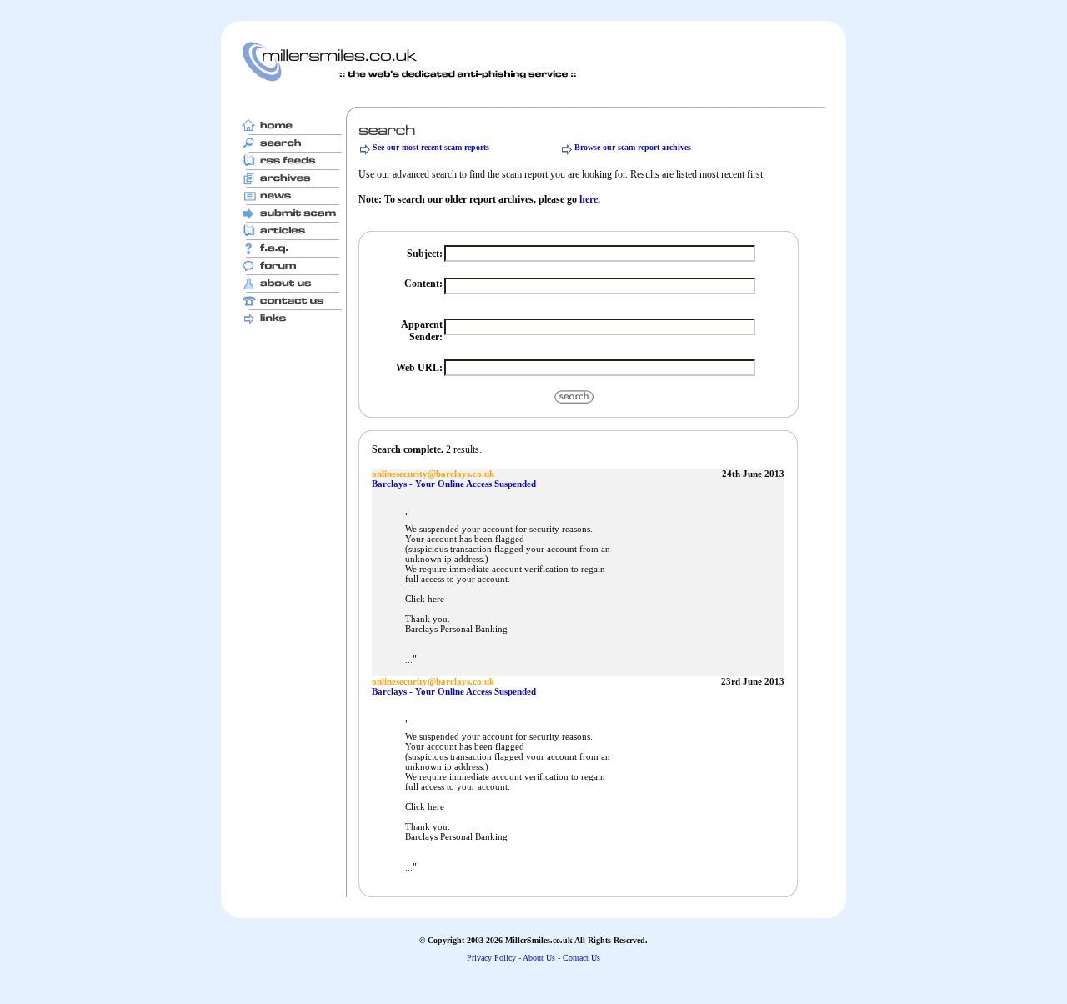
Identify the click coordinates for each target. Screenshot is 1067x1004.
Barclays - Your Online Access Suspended (454, 484)
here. (589, 199)
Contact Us (581, 957)
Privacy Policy (491, 957)
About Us (539, 957)
